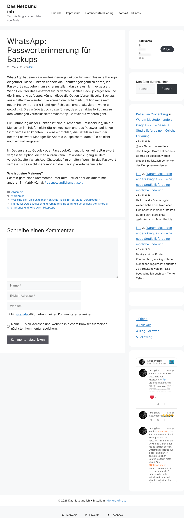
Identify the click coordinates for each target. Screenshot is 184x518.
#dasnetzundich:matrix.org (64, 182)
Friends (56, 13)
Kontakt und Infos (130, 13)
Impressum (73, 13)
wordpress (17, 195)
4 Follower (143, 325)
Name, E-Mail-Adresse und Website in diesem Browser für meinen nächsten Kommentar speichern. (59, 326)
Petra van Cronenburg (152, 114)
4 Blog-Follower (147, 331)
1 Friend (142, 319)
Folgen (167, 49)
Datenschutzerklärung (99, 13)
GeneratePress (116, 500)
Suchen (167, 89)
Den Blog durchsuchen (152, 82)
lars (138, 174)
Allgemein (17, 191)
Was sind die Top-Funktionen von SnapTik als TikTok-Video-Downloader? (55, 199)
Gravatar (22, 314)
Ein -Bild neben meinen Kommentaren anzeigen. (52, 314)
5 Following (144, 337)
